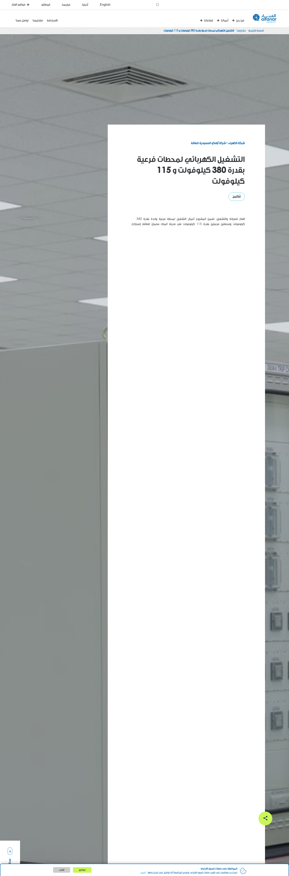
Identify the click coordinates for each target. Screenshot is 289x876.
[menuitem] (141, 4)
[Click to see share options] (265, 818)
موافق (82, 869)
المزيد (143, 872)
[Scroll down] (10, 851)
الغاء (61, 869)
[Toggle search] (157, 4)
